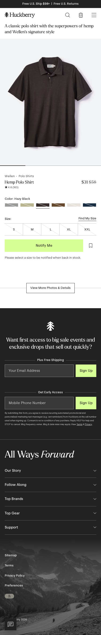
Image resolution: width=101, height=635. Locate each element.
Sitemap (11, 555)
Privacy (88, 424)
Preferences (14, 585)
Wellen (10, 176)
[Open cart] (80, 15)
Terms (79, 424)
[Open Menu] (94, 15)
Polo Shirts (26, 176)
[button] (9, 596)
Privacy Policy (15, 575)
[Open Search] (67, 15)
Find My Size (87, 218)
